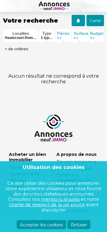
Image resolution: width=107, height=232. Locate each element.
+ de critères (16, 48)
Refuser (79, 225)
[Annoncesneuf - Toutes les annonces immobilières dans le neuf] (53, 6)
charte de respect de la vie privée (47, 204)
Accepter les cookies (41, 225)
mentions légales (60, 199)
